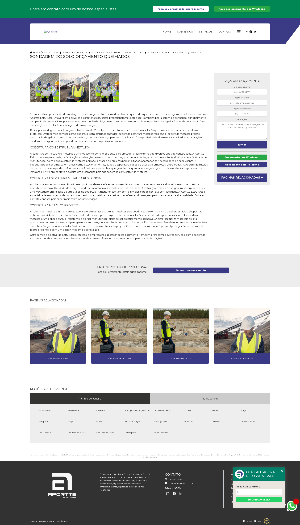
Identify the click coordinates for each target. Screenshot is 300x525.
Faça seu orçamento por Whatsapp (242, 9)
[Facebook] (250, 32)
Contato (225, 31)
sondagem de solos (74, 52)
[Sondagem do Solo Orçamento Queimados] (44, 87)
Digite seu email (242, 97)
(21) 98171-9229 (174, 479)
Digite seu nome (242, 87)
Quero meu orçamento (191, 270)
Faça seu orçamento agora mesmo (180, 9)
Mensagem (242, 119)
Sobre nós (185, 31)
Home (167, 31)
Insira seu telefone (248, 486)
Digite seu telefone (242, 108)
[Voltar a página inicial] (51, 32)
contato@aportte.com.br (180, 483)
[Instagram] (247, 32)
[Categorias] (239, 32)
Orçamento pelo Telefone (242, 164)
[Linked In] (255, 32)
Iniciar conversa (259, 499)
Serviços (205, 31)
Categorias (51, 52)
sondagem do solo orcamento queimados (174, 52)
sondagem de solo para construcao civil (117, 52)
